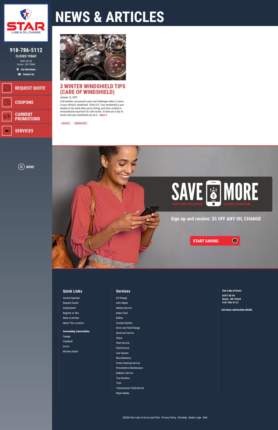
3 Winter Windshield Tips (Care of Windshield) (92, 89)
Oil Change (121, 297)
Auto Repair (122, 302)
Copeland (67, 341)
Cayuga (66, 336)
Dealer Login (194, 417)
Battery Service (124, 307)
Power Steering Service (128, 363)
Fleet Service (122, 342)
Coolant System (124, 322)
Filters (119, 338)
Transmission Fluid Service (130, 388)
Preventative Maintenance (129, 367)
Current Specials (71, 297)
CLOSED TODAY (26, 56)
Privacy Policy (169, 417)
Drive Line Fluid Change (128, 327)
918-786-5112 (230, 302)
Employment (69, 307)
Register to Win (71, 313)
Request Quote (70, 302)
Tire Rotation (123, 378)
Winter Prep (80, 123)
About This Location (73, 322)
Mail (205, 417)
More (103, 114)
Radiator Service (124, 372)
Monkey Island (70, 351)
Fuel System (122, 353)
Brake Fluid (121, 313)
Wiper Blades (122, 393)
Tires (118, 382)
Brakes (119, 317)
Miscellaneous (123, 357)
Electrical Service (125, 332)
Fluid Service (122, 347)
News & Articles (71, 317)
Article (65, 123)
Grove (66, 346)
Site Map (182, 417)
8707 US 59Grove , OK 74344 (231, 297)
